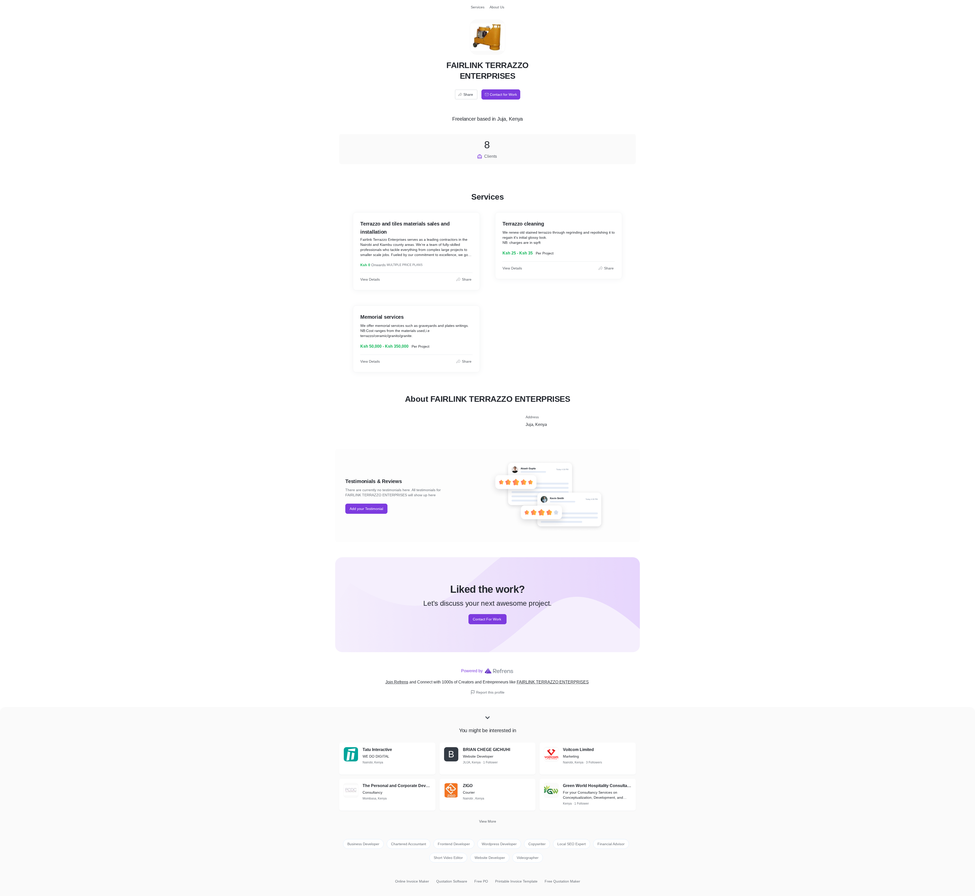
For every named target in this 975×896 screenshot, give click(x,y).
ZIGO (468, 785)
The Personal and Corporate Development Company (397, 785)
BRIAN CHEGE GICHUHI (486, 749)
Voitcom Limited (578, 749)
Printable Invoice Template (516, 881)
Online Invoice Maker (412, 881)
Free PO (481, 881)
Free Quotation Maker (562, 881)
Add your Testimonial (366, 509)
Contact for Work (503, 94)
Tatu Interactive (377, 749)
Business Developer (363, 844)
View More (487, 821)
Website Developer (490, 858)
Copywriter (537, 844)
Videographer (528, 858)
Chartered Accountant (408, 844)
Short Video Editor (448, 858)
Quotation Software (451, 881)
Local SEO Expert (571, 844)
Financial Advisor (611, 844)
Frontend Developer (454, 844)
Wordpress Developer (499, 844)
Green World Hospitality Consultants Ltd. (597, 785)
